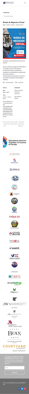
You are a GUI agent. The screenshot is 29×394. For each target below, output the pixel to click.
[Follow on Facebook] (19, 389)
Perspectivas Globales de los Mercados (21, 123)
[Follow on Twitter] (22, 389)
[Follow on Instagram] (25, 389)
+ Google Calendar (9, 82)
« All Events (6, 12)
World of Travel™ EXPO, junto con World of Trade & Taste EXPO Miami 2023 (11, 123)
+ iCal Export (20, 82)
